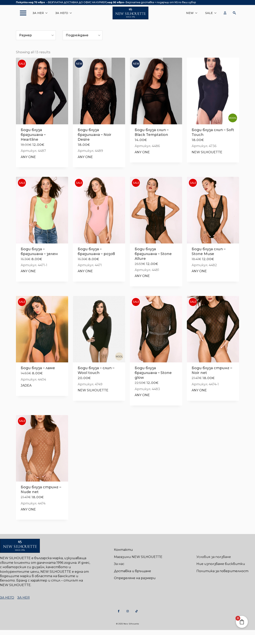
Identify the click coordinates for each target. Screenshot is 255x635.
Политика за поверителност (222, 571)
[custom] (118, 611)
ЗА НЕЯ (38, 13)
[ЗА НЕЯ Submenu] (47, 13)
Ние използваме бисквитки (220, 564)
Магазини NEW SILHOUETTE (138, 557)
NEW (190, 13)
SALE (209, 13)
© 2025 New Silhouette (127, 623)
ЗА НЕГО (61, 13)
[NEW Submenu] (197, 13)
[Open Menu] (21, 13)
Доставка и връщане (132, 571)
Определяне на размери (135, 578)
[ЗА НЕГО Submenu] (72, 13)
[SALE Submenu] (216, 13)
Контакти (123, 550)
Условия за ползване (213, 557)
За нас (119, 564)
